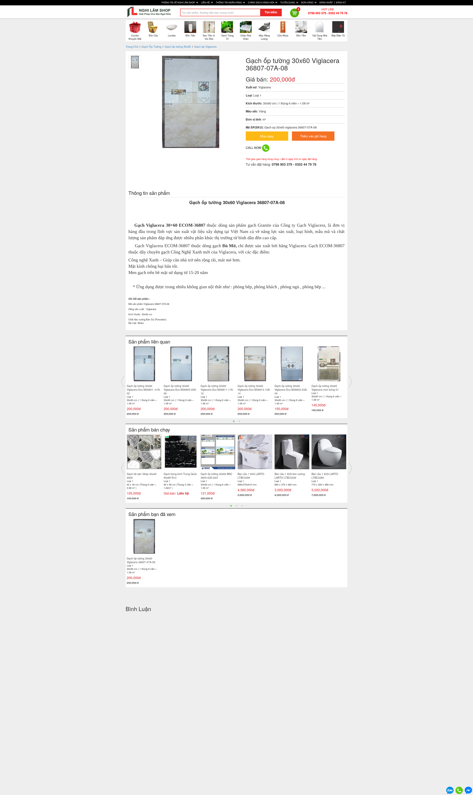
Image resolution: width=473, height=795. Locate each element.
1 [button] (234, 421)
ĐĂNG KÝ (341, 2)
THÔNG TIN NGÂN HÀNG (229, 2)
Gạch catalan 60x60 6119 (142, 474)
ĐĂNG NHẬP (326, 2)
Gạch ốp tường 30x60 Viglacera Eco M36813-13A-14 (180, 389)
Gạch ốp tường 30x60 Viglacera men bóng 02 (288, 387)
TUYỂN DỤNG (288, 2)
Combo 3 (169, 474)
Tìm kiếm (271, 12)
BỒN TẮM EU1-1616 (287, 474)
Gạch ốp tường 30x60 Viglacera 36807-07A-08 (141, 560)
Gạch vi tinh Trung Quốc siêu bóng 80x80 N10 (255, 475)
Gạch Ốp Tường (151, 46)
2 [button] (239, 421)
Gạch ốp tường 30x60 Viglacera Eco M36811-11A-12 (143, 389)
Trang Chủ (132, 46)
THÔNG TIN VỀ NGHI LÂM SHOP (178, 2)
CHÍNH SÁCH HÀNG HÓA (261, 2)
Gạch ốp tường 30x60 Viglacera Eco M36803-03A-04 (217, 389)
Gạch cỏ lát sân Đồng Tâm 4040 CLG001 (216, 475)
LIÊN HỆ (205, 2)
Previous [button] (122, 382)
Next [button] (350, 382)
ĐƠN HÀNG (307, 2)
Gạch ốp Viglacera (205, 46)
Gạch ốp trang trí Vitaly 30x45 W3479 (325, 475)
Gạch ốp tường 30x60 (178, 46)
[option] (144, 381)
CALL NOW (254, 148)
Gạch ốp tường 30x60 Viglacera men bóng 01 (251, 387)
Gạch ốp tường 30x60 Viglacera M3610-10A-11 (326, 387)
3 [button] (242, 505)
